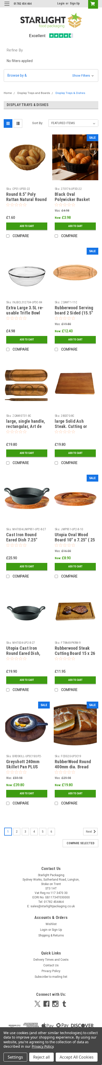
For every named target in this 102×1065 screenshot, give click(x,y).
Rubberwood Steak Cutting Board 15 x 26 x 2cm (75, 653)
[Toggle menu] (7, 7)
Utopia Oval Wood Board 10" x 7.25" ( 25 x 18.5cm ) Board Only (75, 540)
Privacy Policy (51, 971)
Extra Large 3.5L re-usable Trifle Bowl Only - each (24, 313)
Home (8, 93)
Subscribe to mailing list (51, 976)
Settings (15, 1057)
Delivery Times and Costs (51, 959)
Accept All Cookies (77, 1057)
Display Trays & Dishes (70, 93)
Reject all (41, 1057)
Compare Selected (80, 843)
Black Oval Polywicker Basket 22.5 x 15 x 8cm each (74, 199)
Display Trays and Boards (33, 93)
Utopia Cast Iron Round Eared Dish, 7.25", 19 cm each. (23, 653)
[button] (51, 75)
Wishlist (51, 924)
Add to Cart (27, 226)
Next (89, 832)
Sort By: (37, 123)
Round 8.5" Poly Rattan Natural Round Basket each (26, 199)
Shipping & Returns (51, 935)
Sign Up (75, 3)
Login (60, 3)
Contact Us (51, 965)
